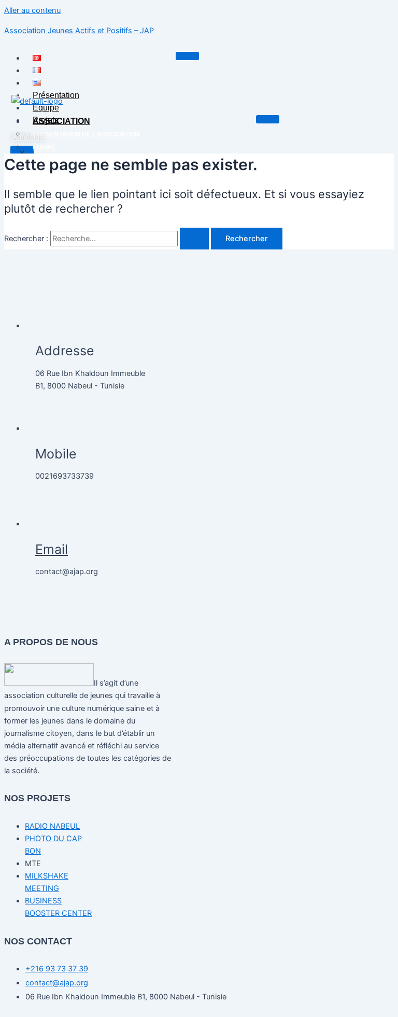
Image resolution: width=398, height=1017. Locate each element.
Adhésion (28, 137)
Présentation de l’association (86, 134)
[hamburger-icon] (187, 56)
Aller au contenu (32, 10)
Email (51, 549)
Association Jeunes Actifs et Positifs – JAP (79, 30)
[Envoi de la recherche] (194, 239)
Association (61, 121)
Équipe (46, 107)
